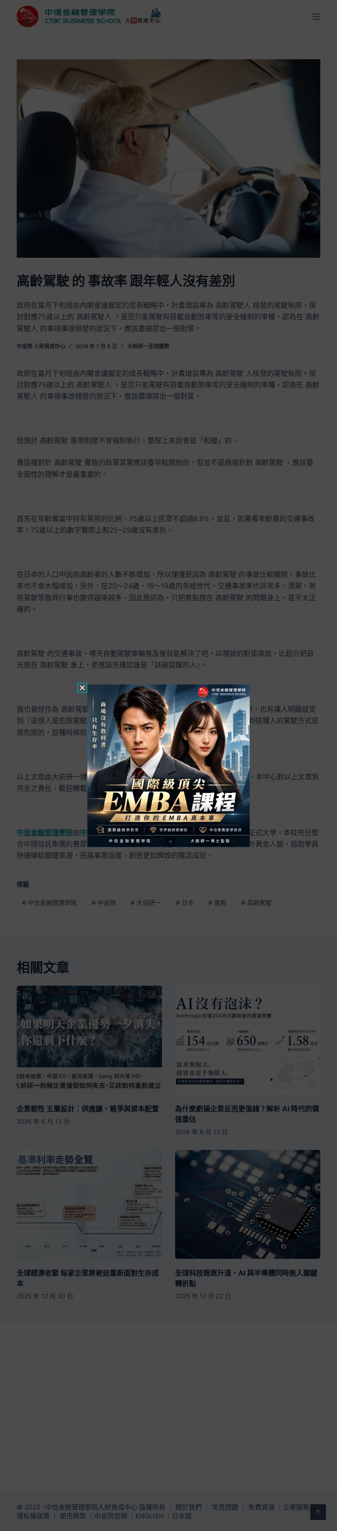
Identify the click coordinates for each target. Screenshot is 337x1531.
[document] (168, 765)
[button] (82, 687)
